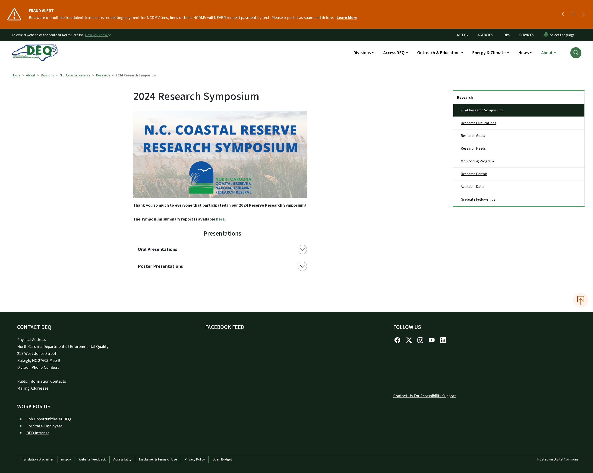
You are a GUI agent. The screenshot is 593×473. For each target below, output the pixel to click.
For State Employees (44, 426)
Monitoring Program (477, 161)
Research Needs (473, 148)
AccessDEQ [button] (394, 53)
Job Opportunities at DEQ (48, 419)
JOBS (506, 35)
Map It (54, 360)
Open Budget (222, 459)
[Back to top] (580, 300)
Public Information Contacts (41, 381)
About (30, 75)
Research (103, 75)
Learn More (347, 18)
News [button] (523, 53)
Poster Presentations (160, 266)
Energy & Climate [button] (489, 53)
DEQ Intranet (37, 433)
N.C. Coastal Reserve (75, 75)
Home (16, 75)
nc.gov (66, 459)
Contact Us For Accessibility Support (424, 396)
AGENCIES (485, 35)
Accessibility (122, 459)
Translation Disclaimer (37, 459)
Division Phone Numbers (38, 367)
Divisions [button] (362, 53)
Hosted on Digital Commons (558, 459)
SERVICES (526, 35)
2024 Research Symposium (482, 110)
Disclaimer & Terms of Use (158, 459)
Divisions (47, 75)
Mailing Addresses (32, 388)
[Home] (35, 47)
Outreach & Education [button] (438, 53)
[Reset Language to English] (546, 35)
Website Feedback (92, 459)
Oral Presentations (157, 249)
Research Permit (474, 174)
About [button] (547, 53)
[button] (575, 52)
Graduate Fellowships (478, 199)
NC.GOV (462, 35)
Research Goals (473, 135)
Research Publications (478, 123)
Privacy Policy (195, 459)
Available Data (472, 186)
